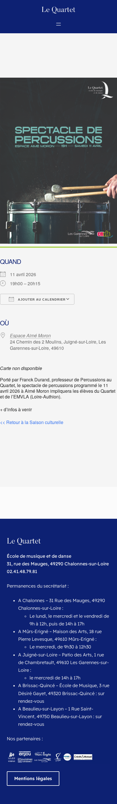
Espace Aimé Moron (30, 335)
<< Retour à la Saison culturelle (31, 422)
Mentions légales (33, 778)
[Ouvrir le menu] (58, 24)
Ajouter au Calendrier (41, 299)
